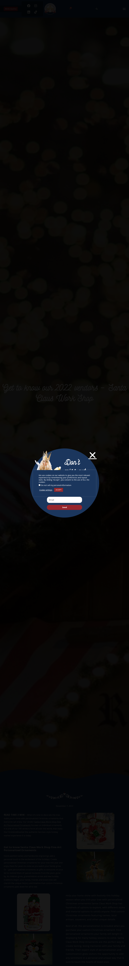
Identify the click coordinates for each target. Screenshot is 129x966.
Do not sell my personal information (56, 485)
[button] (92, 455)
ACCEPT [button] (58, 490)
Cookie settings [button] (45, 490)
